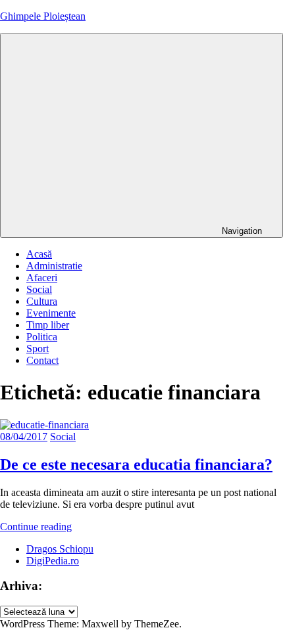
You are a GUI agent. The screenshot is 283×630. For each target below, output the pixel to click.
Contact (42, 360)
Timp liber (47, 324)
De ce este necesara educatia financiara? (136, 464)
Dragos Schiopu (59, 548)
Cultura (41, 301)
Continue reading (36, 526)
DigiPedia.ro (52, 560)
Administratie (54, 265)
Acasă (39, 253)
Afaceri (41, 277)
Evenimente (51, 313)
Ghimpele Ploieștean (43, 16)
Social (39, 289)
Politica (41, 336)
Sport (37, 348)
